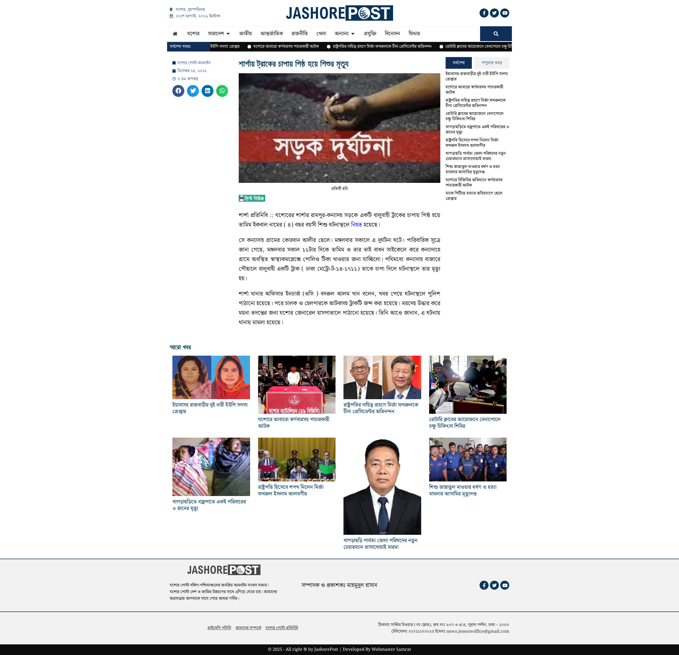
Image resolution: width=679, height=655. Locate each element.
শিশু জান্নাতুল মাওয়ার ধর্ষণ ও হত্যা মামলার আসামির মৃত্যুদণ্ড (473, 169)
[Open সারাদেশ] (228, 34)
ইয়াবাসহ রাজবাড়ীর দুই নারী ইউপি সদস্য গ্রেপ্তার (477, 77)
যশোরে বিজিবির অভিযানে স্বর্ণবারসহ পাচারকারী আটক (474, 183)
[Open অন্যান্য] (352, 34)
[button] (178, 91)
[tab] (459, 63)
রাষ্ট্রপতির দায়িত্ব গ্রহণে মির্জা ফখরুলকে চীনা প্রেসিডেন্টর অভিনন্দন (476, 103)
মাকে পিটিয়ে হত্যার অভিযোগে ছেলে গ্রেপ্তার (474, 196)
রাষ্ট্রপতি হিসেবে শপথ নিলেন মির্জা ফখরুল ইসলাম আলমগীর (472, 143)
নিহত (356, 225)
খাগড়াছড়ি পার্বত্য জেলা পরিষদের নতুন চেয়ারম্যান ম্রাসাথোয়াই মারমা (476, 156)
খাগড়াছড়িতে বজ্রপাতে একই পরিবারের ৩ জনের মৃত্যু (477, 130)
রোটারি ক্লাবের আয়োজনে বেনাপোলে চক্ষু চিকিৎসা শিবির (474, 116)
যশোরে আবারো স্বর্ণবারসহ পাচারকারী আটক (474, 90)
